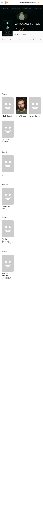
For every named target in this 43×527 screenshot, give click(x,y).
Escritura (33, 40)
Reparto (12, 40)
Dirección (22, 40)
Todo (3, 40)
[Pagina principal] (6, 4)
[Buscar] (39, 2)
